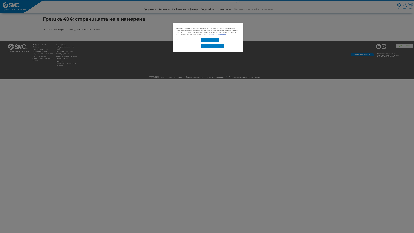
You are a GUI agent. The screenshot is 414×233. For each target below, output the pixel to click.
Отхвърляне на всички (210, 40)
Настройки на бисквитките (186, 40)
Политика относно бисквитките (218, 34)
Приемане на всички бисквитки (213, 46)
